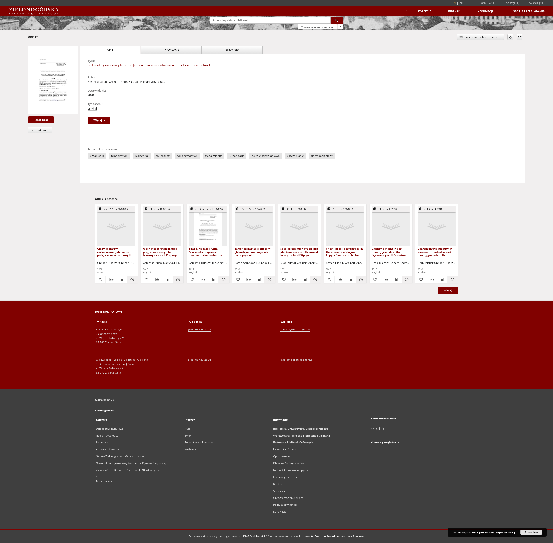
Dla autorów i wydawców (288, 463)
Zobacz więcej (104, 481)
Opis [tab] (110, 49)
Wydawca (190, 449)
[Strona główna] (405, 11)
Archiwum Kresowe (107, 449)
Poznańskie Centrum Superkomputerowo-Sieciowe (331, 536)
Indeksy (454, 11)
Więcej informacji (505, 532)
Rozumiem (531, 532)
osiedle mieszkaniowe (266, 156)
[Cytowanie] (519, 37)
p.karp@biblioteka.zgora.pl (296, 360)
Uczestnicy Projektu (285, 449)
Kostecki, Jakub (97, 82)
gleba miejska (213, 156)
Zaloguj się (536, 3)
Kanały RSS (280, 511)
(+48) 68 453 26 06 (199, 360)
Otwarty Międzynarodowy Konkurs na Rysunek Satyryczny (131, 463)
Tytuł (188, 435)
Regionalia (102, 442)
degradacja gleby (322, 156)
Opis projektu (281, 456)
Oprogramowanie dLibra (288, 498)
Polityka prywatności (285, 504)
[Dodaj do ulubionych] (510, 37)
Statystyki (279, 491)
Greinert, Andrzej (119, 82)
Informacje (485, 11)
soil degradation (187, 156)
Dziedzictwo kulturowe (110, 428)
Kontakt (278, 484)
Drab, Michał (140, 82)
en (461, 3)
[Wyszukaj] (337, 20)
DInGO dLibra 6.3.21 (256, 536)
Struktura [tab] (232, 49)
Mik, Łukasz (157, 82)
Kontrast (487, 3)
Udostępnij (511, 3)
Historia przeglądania (527, 11)
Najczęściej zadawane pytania (291, 470)
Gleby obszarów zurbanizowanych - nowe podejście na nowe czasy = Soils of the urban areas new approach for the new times (115, 252)
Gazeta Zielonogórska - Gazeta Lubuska (120, 456)
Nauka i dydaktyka (107, 435)
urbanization (119, 156)
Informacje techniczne (286, 477)
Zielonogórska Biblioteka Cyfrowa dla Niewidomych (127, 470)
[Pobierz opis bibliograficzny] (111, 280)
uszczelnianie (295, 156)
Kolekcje (424, 11)
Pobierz (41, 130)
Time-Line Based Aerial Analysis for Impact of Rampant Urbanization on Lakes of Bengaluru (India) (205, 252)
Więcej (448, 290)
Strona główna (104, 410)
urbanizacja (237, 156)
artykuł (92, 108)
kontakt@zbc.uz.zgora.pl (295, 329)
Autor (188, 428)
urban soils (97, 156)
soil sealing (163, 156)
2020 (91, 95)
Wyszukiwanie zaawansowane (317, 26)
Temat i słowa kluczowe (199, 442)
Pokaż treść (41, 120)
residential (141, 156)
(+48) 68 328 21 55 (199, 329)
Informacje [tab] (171, 49)
